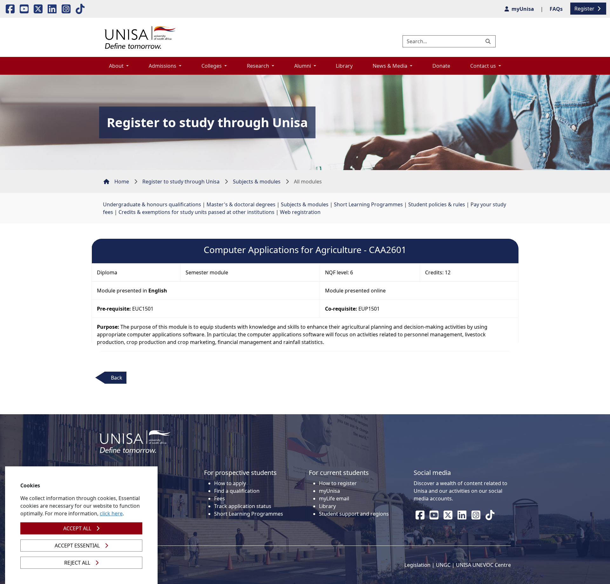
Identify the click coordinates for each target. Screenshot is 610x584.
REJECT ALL (77, 562)
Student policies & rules (436, 204)
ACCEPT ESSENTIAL (77, 545)
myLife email (334, 498)
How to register (338, 483)
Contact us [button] (483, 65)
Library (344, 65)
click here (111, 513)
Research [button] (258, 65)
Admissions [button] (163, 65)
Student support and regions (354, 513)
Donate (441, 65)
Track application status (242, 506)
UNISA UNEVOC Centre (483, 564)
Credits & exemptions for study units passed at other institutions (196, 212)
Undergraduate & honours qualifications (152, 204)
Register (585, 8)
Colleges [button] (212, 65)
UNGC (443, 564)
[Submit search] (489, 41)
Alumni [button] (303, 65)
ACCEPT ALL (77, 528)
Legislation (417, 564)
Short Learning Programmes (368, 204)
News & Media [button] (391, 65)
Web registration (300, 212)
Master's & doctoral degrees (241, 204)
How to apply (230, 483)
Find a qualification (237, 490)
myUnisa (329, 490)
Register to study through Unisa (181, 181)
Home (121, 181)
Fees (219, 498)
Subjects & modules (257, 181)
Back (116, 377)
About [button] (117, 65)
